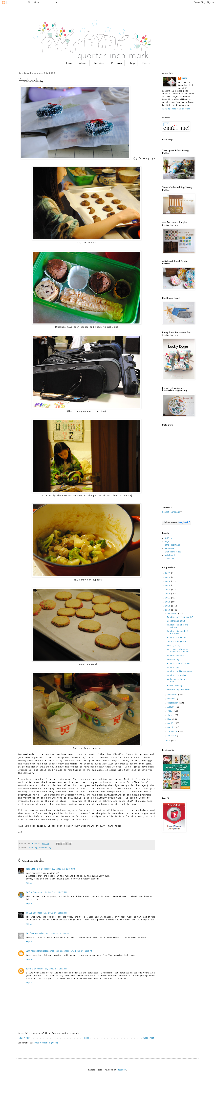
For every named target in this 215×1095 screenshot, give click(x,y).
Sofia (29, 892)
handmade (169, 548)
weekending (45, 848)
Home (68, 63)
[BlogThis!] (60, 843)
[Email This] (57, 843)
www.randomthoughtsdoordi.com (42, 951)
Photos (146, 63)
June (170, 715)
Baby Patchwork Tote (178, 664)
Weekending (173, 660)
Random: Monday (175, 656)
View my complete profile (176, 109)
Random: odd (173, 667)
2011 (168, 741)
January (172, 736)
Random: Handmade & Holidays (177, 632)
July (170, 711)
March (171, 727)
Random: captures (176, 638)
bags (167, 542)
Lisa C (29, 969)
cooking (33, 848)
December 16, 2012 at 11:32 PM (50, 913)
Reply (29, 883)
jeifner (30, 933)
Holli (29, 913)
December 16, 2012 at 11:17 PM (50, 892)
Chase (184, 78)
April (171, 723)
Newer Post (25, 1038)
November (172, 695)
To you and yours (176, 641)
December (172, 614)
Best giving (173, 645)
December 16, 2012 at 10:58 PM (58, 869)
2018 (168, 585)
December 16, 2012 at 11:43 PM (52, 933)
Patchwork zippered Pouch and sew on (177, 650)
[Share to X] (64, 843)
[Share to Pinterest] (70, 843)
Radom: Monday (174, 686)
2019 (168, 581)
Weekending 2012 (176, 621)
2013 (168, 606)
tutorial (169, 559)
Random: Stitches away (179, 671)
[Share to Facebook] (67, 843)
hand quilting (172, 545)
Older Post (148, 1038)
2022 (168, 573)
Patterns (116, 63)
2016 (168, 594)
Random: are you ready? (180, 617)
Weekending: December (179, 689)
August (171, 707)
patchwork (170, 555)
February (172, 731)
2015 (168, 598)
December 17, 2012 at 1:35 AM (76, 951)
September (173, 703)
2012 (168, 610)
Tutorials (99, 63)
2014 (168, 602)
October (172, 699)
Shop (132, 63)
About (83, 63)
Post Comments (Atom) (46, 1043)
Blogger (122, 1070)
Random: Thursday (176, 675)
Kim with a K (33, 869)
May (169, 719)
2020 (168, 577)
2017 (168, 590)
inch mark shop (173, 552)
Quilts (168, 538)
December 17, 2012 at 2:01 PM (50, 969)
